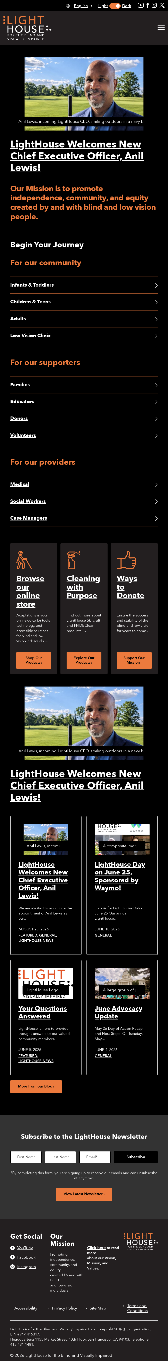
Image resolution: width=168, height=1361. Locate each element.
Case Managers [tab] (28, 518)
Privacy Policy (64, 1308)
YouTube (25, 1247)
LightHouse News (35, 940)
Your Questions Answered (42, 1012)
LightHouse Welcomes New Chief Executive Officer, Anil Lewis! (77, 156)
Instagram (26, 1266)
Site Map (98, 1308)
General (47, 935)
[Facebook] (147, 5)
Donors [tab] (19, 418)
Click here (96, 1247)
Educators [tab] (22, 401)
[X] (162, 5)
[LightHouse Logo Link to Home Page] (27, 28)
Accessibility (25, 1308)
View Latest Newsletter (83, 1194)
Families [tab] (20, 384)
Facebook (26, 1257)
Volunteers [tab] (23, 435)
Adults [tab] (18, 318)
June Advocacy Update (118, 1012)
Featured (27, 935)
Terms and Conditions (137, 1308)
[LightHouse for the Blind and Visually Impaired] (141, 1249)
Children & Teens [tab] (30, 301)
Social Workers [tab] (28, 501)
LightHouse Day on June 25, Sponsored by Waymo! (120, 876)
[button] (161, 27)
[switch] (115, 6)
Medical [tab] (19, 484)
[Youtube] (141, 5)
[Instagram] (154, 5)
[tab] (79, 5)
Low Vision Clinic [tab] (30, 335)
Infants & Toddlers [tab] (32, 285)
